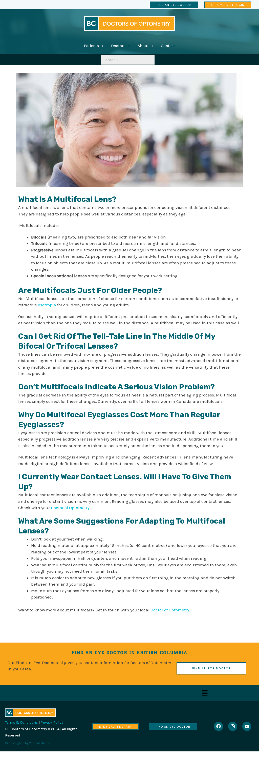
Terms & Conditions (21, 722)
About (143, 45)
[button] (93, 46)
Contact (168, 45)
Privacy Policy (51, 722)
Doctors (118, 45)
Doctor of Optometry (70, 507)
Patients (91, 45)
